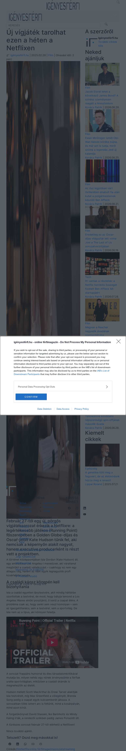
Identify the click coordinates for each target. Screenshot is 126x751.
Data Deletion (44, 409)
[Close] (119, 342)
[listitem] (63, 386)
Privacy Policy (81, 409)
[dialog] (63, 375)
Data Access (63, 409)
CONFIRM (31, 396)
